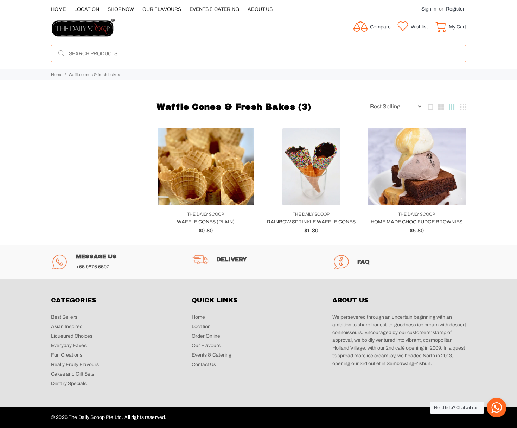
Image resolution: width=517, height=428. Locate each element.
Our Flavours (206, 345)
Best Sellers (64, 317)
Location (201, 326)
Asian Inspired (67, 326)
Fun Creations (66, 355)
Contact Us (204, 364)
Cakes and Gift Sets (72, 374)
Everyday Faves (69, 345)
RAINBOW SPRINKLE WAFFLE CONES (311, 221)
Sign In (428, 9)
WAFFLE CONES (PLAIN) (206, 221)
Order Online (206, 336)
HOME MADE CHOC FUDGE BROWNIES (416, 221)
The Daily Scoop (205, 214)
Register (455, 9)
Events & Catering (211, 355)
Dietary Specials (69, 383)
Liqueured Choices (71, 336)
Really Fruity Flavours (75, 364)
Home (57, 74)
